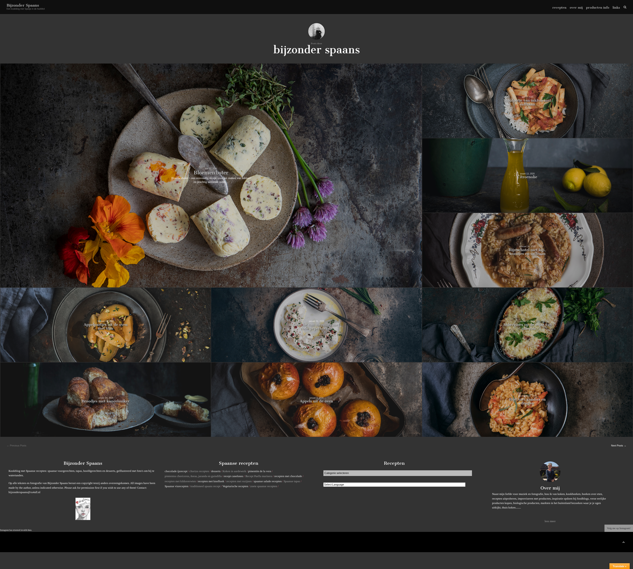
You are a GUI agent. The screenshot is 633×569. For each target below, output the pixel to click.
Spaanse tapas (292, 481)
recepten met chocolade (288, 476)
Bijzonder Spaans (23, 5)
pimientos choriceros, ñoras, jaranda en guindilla (193, 476)
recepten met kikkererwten (180, 481)
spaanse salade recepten (268, 481)
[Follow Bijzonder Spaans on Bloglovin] (82, 519)
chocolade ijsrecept (176, 471)
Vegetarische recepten (235, 486)
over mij (576, 7)
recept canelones (233, 476)
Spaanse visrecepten (176, 486)
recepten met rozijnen (239, 481)
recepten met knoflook (211, 481)
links (616, 7)
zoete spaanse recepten (263, 486)
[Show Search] (624, 7)
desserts (216, 471)
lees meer (550, 521)
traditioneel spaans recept (205, 486)
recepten (559, 7)
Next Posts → (618, 445)
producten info (597, 7)
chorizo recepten (199, 471)
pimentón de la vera (259, 471)
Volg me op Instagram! (619, 528)
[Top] (623, 541)
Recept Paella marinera (258, 476)
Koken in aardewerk (234, 471)
